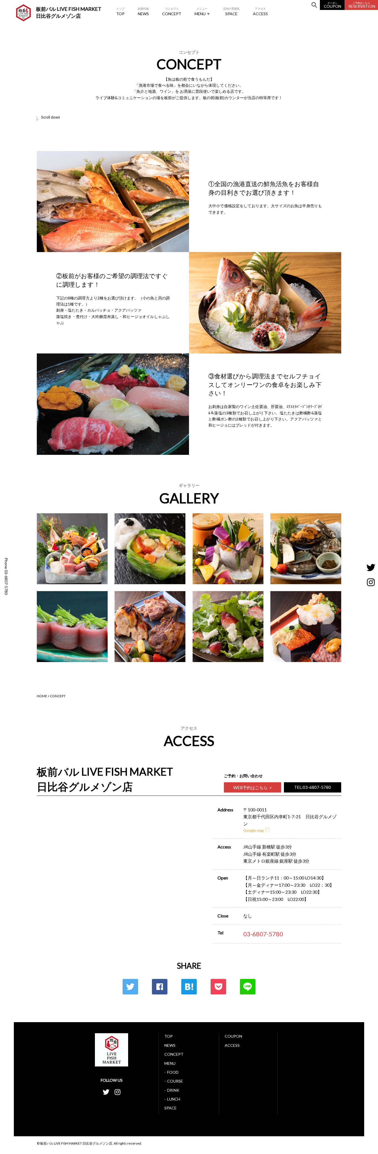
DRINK (173, 1090)
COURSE (175, 1081)
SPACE (231, 11)
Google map (253, 830)
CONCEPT (171, 11)
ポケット (218, 986)
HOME (42, 696)
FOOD (172, 1072)
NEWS (143, 11)
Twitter (130, 986)
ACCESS (260, 11)
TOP (120, 11)
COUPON (332, 5)
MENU (201, 11)
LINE (247, 986)
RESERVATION (361, 5)
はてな (189, 986)
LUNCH (173, 1099)
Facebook (159, 986)
